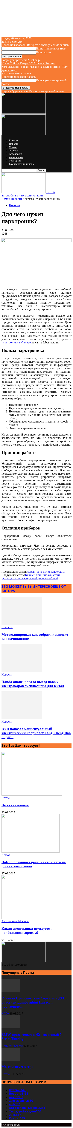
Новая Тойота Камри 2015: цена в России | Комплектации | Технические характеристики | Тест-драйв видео (35, 67)
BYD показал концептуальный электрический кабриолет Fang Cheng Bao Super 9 (36, 733)
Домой (5, 198)
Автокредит (15, 154)
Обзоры (13, 150)
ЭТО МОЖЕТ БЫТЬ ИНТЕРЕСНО (27, 586)
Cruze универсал (12, 1045)
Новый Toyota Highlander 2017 (46, 571)
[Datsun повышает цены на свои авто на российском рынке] (30, 851)
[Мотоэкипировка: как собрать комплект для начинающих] (21, 623)
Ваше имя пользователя (51, 48)
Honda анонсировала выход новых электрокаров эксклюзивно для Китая (32, 684)
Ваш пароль (43, 52)
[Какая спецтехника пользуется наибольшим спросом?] (31, 917)
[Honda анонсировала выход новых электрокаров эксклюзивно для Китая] (21, 671)
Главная (13, 140)
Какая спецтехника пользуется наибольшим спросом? (26, 931)
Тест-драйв (15, 160)
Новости (14, 144)
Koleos (5, 855)
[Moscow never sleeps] (10, 1059)
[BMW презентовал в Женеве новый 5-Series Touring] (10, 1027)
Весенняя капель (15, 805)
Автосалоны (16, 157)
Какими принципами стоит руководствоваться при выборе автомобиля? (30, 576)
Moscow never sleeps (17, 1067)
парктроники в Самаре (16, 342)
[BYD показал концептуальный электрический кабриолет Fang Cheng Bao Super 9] (21, 718)
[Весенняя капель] (31, 794)
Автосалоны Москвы (15, 921)
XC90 (5, 1013)
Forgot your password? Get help (20, 60)
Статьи (13, 147)
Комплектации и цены (21, 164)
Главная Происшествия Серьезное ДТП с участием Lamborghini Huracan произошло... (34, 1002)
